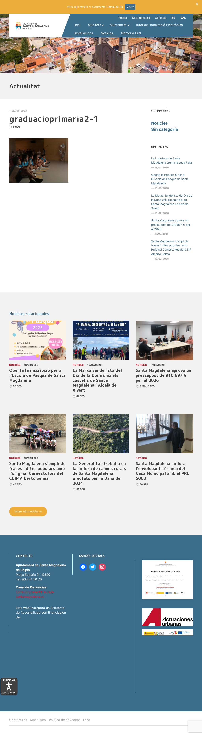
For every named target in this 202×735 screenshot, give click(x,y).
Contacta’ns (18, 720)
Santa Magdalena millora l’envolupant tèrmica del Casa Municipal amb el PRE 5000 (162, 471)
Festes (122, 17)
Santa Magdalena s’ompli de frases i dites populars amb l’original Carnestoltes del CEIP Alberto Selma (171, 247)
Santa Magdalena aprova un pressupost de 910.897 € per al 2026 (170, 225)
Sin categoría (164, 129)
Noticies (159, 123)
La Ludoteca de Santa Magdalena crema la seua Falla (171, 160)
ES (173, 18)
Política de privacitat (64, 720)
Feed (86, 720)
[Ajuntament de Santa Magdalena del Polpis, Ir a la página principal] (32, 25)
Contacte (160, 17)
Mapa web (38, 720)
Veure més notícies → (28, 511)
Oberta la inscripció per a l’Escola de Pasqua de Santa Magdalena (170, 179)
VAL (183, 18)
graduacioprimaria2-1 (54, 118)
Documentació (141, 17)
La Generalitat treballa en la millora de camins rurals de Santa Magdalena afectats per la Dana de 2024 (99, 473)
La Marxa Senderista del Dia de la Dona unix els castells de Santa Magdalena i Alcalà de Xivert (171, 202)
